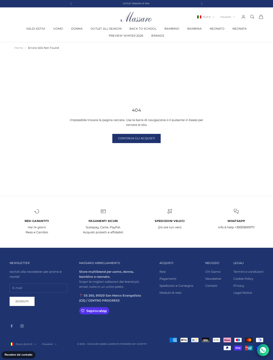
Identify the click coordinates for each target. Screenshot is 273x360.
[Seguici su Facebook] (12, 326)
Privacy (238, 286)
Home (18, 48)
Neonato (217, 28)
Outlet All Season (106, 28)
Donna (77, 28)
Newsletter (213, 279)
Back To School (143, 28)
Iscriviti (22, 301)
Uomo (58, 28)
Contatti (211, 286)
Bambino (171, 28)
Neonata (239, 28)
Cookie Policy (243, 279)
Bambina (194, 28)
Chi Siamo (212, 272)
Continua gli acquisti (136, 138)
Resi (162, 272)
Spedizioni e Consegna (176, 286)
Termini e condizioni (248, 272)
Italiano (225, 17)
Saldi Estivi (35, 28)
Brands (157, 35)
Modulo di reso (170, 293)
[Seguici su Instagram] (22, 326)
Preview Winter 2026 (126, 35)
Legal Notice (242, 293)
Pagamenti (167, 279)
